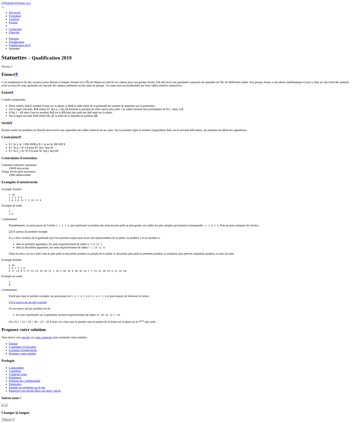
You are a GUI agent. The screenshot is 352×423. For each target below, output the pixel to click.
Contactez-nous (18, 374)
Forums (13, 22)
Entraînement (16, 42)
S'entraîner (15, 15)
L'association (16, 367)
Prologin (22, 3)
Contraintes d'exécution (22, 346)
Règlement (15, 377)
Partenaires (15, 384)
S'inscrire (14, 32)
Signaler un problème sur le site (27, 387)
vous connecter (43, 337)
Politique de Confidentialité (24, 380)
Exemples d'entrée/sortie (23, 350)
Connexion (15, 29)
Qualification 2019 (19, 45)
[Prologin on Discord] (3, 405)
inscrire (26, 337)
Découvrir (15, 12)
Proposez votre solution (22, 353)
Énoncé (13, 343)
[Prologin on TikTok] (6, 405)
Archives (14, 19)
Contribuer (15, 371)
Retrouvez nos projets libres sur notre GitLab (35, 390)
